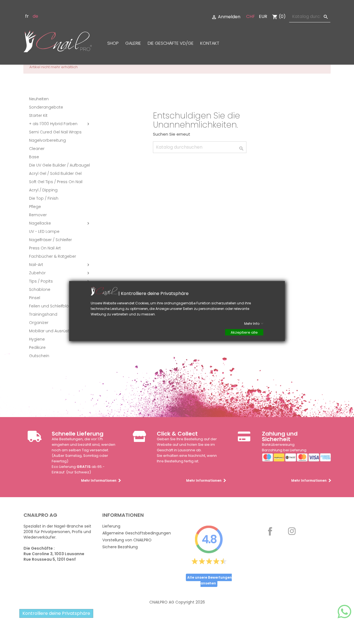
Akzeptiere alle (244, 332)
